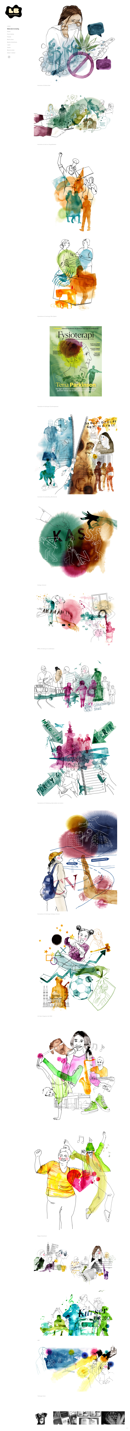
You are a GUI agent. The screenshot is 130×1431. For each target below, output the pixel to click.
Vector (9, 47)
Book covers (10, 39)
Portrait (9, 37)
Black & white (10, 50)
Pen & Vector (10, 34)
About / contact (11, 53)
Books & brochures (12, 42)
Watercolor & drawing (13, 29)
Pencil (8, 31)
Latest (8, 26)
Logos (8, 45)
